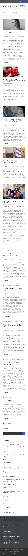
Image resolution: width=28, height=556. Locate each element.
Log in (19, 1)
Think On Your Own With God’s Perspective (13, 363)
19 (10, 453)
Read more (6, 62)
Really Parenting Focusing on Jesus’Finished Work (13, 120)
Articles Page (6, 500)
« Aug (4, 456)
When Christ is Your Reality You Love (13, 325)
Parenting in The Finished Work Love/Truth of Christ (13, 161)
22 (20, 453)
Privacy (16, 553)
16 (23, 451)
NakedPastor (6, 504)
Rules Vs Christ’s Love (10, 33)
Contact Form (22, 553)
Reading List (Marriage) (8, 484)
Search (23, 1)
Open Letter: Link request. (9, 476)
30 (23, 454)
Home (4, 12)
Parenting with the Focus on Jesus (12, 289)
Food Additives (8, 401)
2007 (8, 12)
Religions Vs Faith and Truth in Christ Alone (13, 202)
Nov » (4, 459)
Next (9, 423)
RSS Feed (5, 488)
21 (17, 453)
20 (14, 453)
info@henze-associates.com (10, 536)
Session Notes (10, 6)
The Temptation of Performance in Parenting (14, 80)
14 (17, 451)
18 (7, 453)
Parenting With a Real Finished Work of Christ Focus (13, 254)
